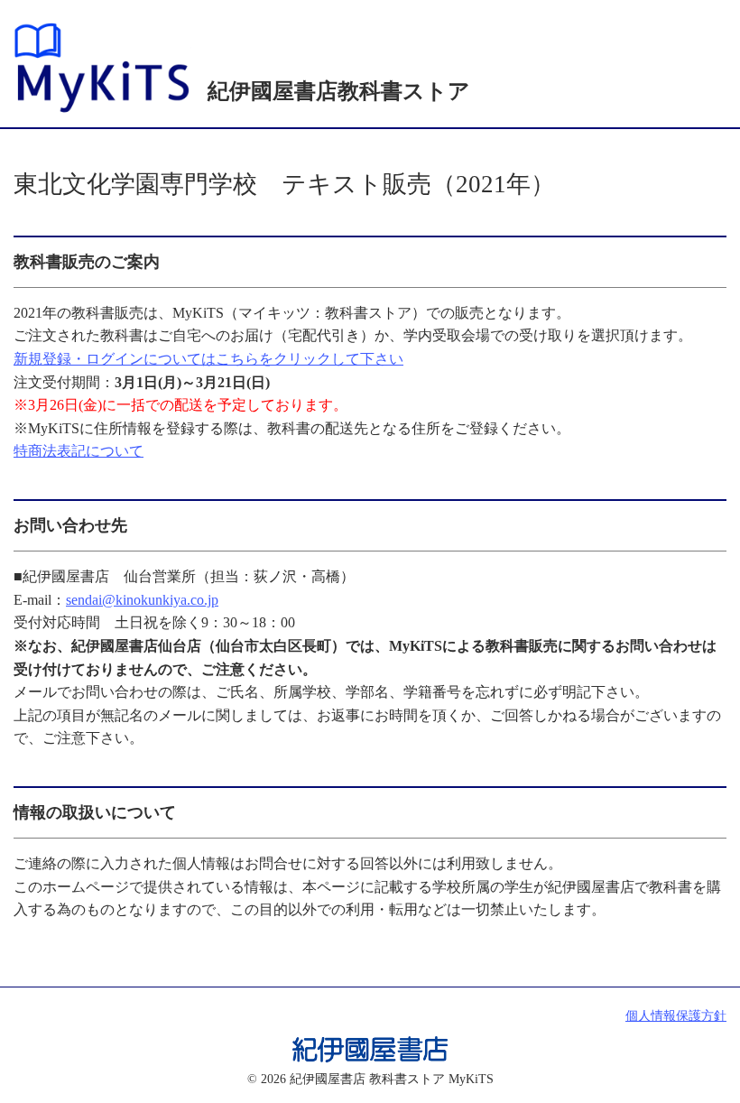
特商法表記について (78, 451)
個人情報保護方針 (675, 1015)
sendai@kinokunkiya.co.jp (142, 599)
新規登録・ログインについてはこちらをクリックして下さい (208, 358)
